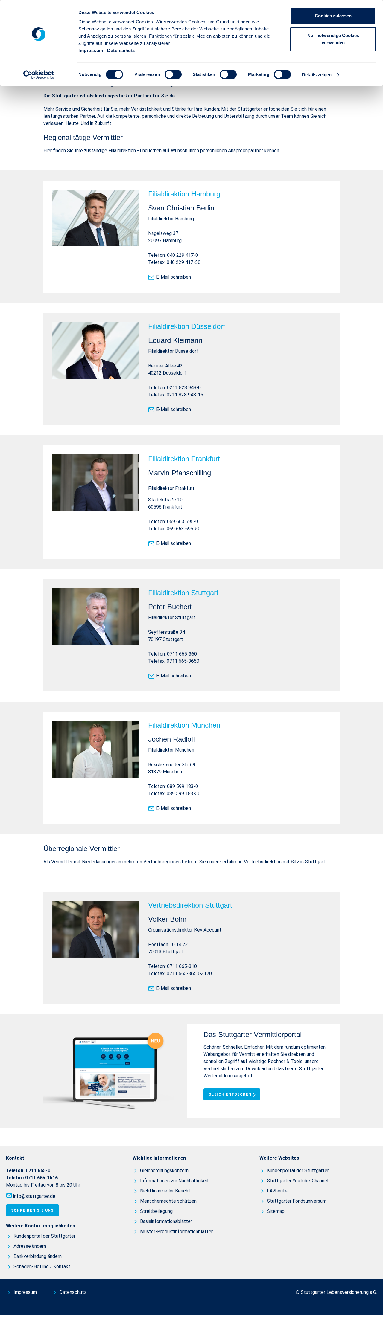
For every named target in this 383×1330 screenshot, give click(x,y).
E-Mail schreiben (173, 277)
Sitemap (276, 1211)
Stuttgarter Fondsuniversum (296, 1201)
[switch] (173, 74)
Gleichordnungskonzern (164, 1170)
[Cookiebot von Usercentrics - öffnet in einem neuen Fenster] (39, 74)
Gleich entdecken (230, 1094)
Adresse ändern (29, 1246)
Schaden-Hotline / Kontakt (41, 1266)
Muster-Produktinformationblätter (176, 1231)
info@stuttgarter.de (34, 1196)
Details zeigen (317, 74)
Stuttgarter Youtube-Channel (297, 1181)
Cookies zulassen (333, 15)
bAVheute (277, 1191)
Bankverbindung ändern (37, 1256)
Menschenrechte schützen (168, 1201)
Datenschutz (121, 50)
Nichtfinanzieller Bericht (165, 1191)
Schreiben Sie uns (32, 1210)
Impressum (90, 50)
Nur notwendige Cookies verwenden (333, 39)
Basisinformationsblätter (166, 1221)
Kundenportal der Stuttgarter (44, 1236)
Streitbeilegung (156, 1211)
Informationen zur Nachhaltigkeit (174, 1181)
